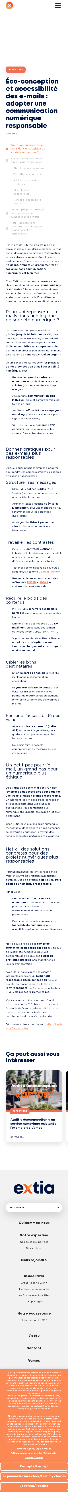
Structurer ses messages (28, 168)
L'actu (34, 1335)
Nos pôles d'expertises (34, 1242)
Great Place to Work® (34, 1283)
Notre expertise (34, 1235)
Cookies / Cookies (34, 1458)
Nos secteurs (34, 1248)
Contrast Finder (49, 572)
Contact (34, 1348)
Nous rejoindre (34, 1260)
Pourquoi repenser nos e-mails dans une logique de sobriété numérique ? (28, 149)
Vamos (34, 1360)
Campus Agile (34, 1301)
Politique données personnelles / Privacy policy (34, 1453)
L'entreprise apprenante (34, 1289)
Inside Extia (34, 1276)
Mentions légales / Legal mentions (34, 1449)
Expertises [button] (20, 1111)
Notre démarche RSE (34, 1320)
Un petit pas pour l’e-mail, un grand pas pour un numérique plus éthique (28, 213)
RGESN (31, 582)
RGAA (44, 582)
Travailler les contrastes (27, 174)
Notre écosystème (34, 1313)
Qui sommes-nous (34, 1223)
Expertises (16, 70)
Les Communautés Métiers (34, 1295)
